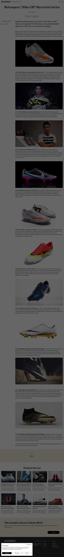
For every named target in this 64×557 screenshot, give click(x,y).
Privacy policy (29, 544)
